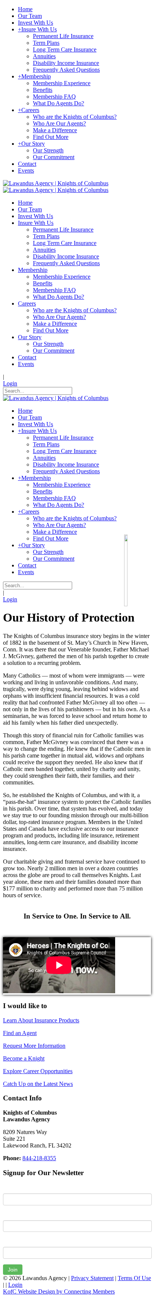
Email (10, 1241)
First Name (16, 1188)
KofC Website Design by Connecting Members (59, 1291)
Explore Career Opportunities (38, 1071)
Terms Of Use (134, 1278)
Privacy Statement (92, 1278)
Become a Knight (23, 1058)
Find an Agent (20, 1033)
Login (10, 383)
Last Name (16, 1214)
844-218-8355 (39, 1158)
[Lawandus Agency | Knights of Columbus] (55, 183)
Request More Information (34, 1046)
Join (13, 1270)
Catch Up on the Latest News (38, 1084)
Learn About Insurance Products (41, 1020)
